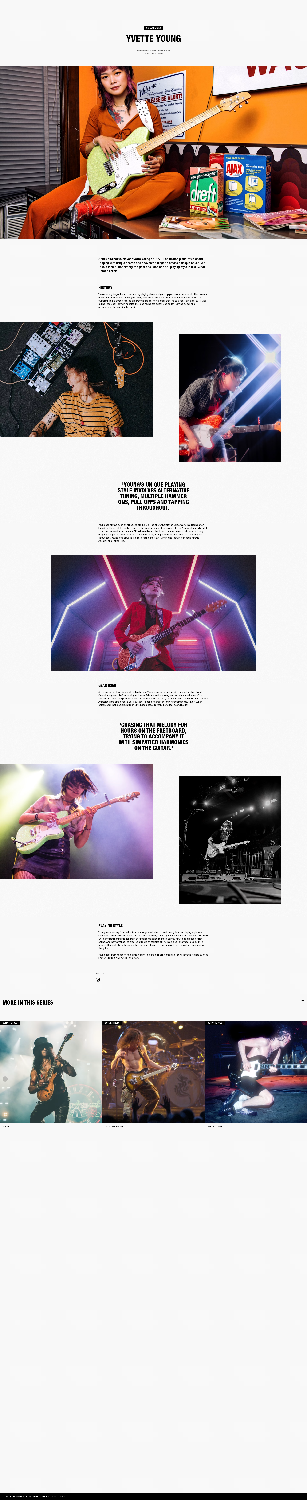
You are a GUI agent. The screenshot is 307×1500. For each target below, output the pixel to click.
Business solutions (243, 7)
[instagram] (98, 980)
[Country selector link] (298, 7)
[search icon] (283, 15)
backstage (18, 1496)
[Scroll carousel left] (5, 1079)
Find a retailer (277, 7)
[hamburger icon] (298, 15)
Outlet (291, 7)
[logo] (13, 13)
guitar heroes (36, 1496)
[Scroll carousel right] (301, 1079)
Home (6, 1496)
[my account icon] (288, 15)
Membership (262, 7)
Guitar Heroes (153, 28)
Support (274, 14)
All (302, 1001)
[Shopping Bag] (293, 15)
